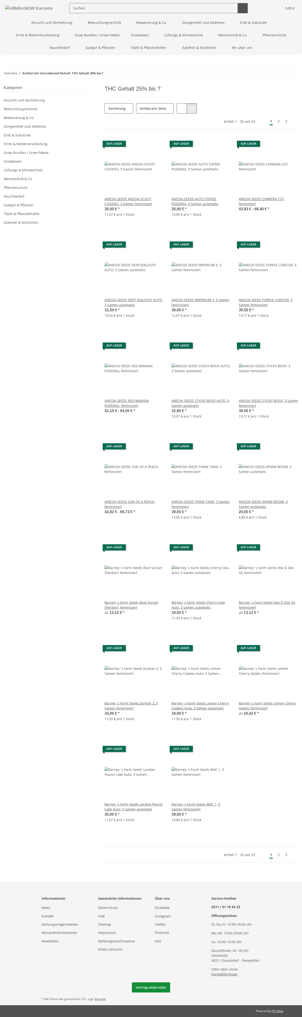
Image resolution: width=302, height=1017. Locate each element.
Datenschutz (108, 907)
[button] (260, 8)
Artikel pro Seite (153, 108)
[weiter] (294, 121)
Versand (100, 999)
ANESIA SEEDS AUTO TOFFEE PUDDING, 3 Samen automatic (195, 201)
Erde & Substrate (17, 135)
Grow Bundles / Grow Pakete (26, 152)
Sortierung (117, 108)
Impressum (107, 932)
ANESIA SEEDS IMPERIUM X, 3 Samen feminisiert (200, 302)
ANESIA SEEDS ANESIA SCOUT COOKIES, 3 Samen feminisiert (128, 201)
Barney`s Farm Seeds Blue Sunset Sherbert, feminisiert (131, 605)
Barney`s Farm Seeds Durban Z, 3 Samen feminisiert (131, 705)
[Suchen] (243, 8)
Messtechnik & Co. (18, 179)
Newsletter (50, 941)
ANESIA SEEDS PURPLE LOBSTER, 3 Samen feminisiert (266, 302)
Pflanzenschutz (16, 187)
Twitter (160, 924)
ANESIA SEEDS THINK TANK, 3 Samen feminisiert (201, 504)
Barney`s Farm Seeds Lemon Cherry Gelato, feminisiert (267, 705)
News (46, 907)
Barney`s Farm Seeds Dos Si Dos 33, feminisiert (267, 605)
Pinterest (162, 932)
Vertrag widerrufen (151, 987)
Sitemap (104, 924)
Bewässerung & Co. (19, 117)
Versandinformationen (59, 932)
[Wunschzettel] (269, 8)
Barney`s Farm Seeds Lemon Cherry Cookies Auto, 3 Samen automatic (200, 705)
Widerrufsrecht (110, 949)
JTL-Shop (277, 1011)
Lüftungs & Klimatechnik (23, 170)
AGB (101, 916)
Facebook (162, 907)
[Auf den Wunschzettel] (156, 145)
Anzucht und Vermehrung (24, 100)
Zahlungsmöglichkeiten (60, 924)
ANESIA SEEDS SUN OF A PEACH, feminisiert (130, 504)
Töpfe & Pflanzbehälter (22, 213)
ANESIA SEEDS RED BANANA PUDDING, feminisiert (127, 403)
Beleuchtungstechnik (20, 109)
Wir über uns (242, 47)
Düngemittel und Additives (25, 126)
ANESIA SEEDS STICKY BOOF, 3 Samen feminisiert (268, 403)
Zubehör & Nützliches (21, 222)
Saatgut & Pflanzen (19, 205)
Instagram (163, 916)
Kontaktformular (224, 974)
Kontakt (48, 916)
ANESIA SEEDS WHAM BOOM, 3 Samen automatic (263, 504)
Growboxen (13, 161)
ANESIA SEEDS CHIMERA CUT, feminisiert (262, 201)
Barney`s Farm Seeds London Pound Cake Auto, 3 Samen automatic (133, 806)
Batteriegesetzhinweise (116, 941)
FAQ (158, 941)
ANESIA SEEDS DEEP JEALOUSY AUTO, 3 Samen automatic (134, 302)
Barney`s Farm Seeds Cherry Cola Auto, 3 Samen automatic (198, 605)
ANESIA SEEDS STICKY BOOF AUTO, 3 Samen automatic (200, 403)
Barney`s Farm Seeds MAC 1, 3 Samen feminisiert (196, 806)
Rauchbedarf (14, 196)
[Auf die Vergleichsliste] (143, 145)
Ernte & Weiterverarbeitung (25, 144)
